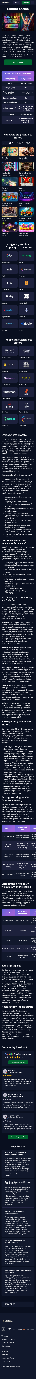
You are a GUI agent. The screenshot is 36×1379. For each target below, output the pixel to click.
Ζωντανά (15, 143)
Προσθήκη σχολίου (18, 1062)
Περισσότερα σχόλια (18, 1137)
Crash (24, 143)
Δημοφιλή (5, 143)
